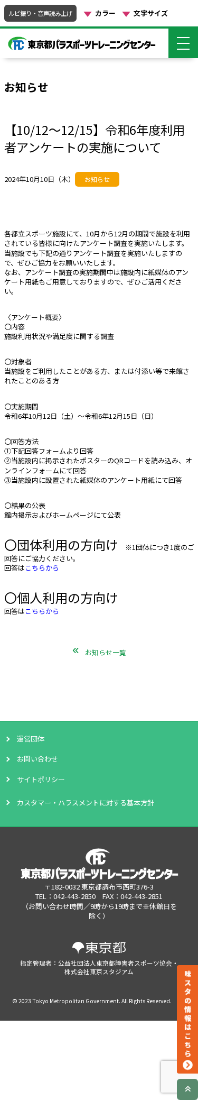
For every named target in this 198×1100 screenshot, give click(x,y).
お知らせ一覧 (105, 652)
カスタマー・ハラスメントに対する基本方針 (57, 803)
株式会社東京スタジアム (99, 971)
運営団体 (30, 739)
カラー (105, 13)
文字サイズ (151, 13)
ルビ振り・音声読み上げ (40, 13)
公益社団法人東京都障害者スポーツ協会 (115, 962)
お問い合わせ (37, 759)
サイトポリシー (41, 779)
